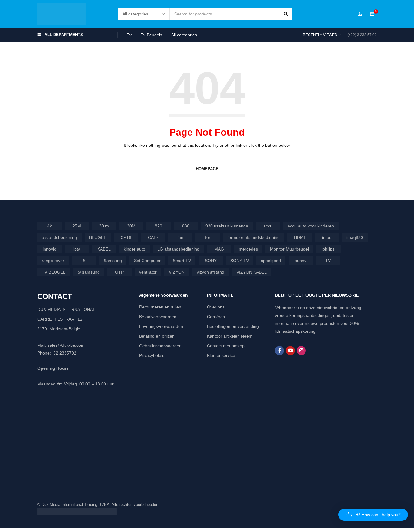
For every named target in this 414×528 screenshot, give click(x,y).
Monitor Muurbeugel (289, 249)
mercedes (248, 249)
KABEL (104, 249)
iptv (76, 249)
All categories (184, 34)
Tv (129, 34)
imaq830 (354, 237)
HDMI (299, 237)
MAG (219, 249)
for (207, 237)
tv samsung (89, 272)
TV (328, 260)
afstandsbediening (59, 237)
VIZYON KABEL (251, 272)
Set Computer (147, 260)
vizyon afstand (210, 272)
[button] (373, 515)
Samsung (113, 260)
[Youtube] (290, 350)
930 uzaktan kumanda (226, 226)
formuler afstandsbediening (253, 237)
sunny (300, 260)
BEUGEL (97, 237)
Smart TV (182, 260)
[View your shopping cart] (372, 14)
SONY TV (239, 260)
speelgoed (271, 260)
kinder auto (134, 249)
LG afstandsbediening (178, 249)
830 (185, 226)
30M (131, 226)
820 (158, 226)
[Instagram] (301, 350)
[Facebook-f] (279, 350)
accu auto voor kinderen (311, 226)
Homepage (207, 168)
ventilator (148, 272)
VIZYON (177, 272)
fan (180, 237)
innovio (49, 249)
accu (267, 226)
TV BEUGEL (53, 272)
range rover (53, 260)
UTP (119, 272)
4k (49, 226)
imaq (327, 237)
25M (76, 226)
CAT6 (126, 237)
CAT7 (153, 237)
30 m (104, 226)
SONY (211, 260)
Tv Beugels (151, 34)
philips (328, 249)
